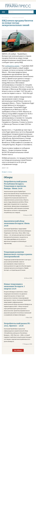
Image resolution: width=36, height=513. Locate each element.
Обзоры (8, 177)
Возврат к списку (7, 172)
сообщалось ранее (12, 66)
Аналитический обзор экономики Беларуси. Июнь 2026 (17, 223)
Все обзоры (18, 350)
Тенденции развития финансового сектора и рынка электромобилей (18, 254)
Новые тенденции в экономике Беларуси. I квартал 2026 (14, 286)
